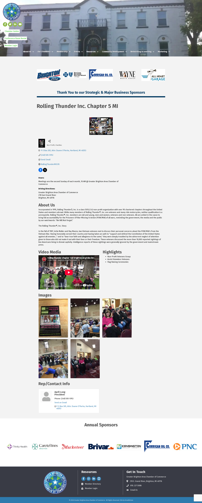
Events (77, 51)
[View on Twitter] (45, 171)
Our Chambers (44, 51)
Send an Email (60, 402)
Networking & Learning (141, 51)
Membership (62, 51)
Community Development (113, 51)
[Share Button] (49, 141)
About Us (27, 51)
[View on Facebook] (40, 171)
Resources (91, 51)
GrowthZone (129, 500)
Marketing (162, 51)
